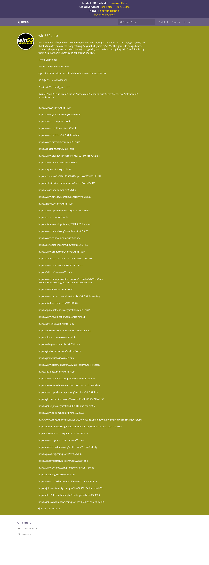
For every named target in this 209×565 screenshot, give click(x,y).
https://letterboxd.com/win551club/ (57, 371)
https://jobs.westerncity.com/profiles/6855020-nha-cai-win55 (71, 488)
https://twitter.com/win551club (55, 107)
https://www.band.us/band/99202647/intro (61, 265)
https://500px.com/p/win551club (55, 121)
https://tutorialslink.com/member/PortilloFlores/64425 (67, 183)
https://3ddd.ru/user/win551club (55, 272)
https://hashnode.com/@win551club (57, 189)
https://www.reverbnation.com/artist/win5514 (62, 316)
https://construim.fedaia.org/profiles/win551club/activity (68, 447)
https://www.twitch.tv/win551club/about (59, 135)
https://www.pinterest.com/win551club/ (59, 141)
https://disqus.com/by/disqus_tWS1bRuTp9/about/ (65, 224)
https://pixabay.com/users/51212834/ (58, 303)
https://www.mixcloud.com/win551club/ (59, 237)
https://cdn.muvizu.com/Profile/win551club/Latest (65, 330)
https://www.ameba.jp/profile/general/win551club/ (65, 196)
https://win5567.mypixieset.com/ (56, 289)
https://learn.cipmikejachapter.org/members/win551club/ (68, 392)
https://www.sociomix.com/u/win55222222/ (61, 412)
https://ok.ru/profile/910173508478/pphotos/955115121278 (70, 176)
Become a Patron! (104, 14)
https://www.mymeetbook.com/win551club (61, 440)
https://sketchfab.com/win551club (56, 323)
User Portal (106, 7)
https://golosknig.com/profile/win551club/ (60, 453)
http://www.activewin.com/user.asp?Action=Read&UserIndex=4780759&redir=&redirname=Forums (91, 419)
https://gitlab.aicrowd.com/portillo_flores (60, 351)
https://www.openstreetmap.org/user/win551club (64, 210)
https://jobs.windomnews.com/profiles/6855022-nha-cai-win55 (71, 501)
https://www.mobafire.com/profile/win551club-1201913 (68, 481)
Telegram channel (109, 11)
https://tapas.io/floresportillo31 (55, 169)
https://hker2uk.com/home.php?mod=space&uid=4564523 (69, 495)
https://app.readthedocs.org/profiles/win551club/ (64, 309)
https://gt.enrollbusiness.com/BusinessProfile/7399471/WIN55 (71, 399)
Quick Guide (122, 7)
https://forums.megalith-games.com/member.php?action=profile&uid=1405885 (80, 426)
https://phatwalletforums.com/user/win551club (63, 460)
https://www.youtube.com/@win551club (59, 114)
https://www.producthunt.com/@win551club (62, 251)
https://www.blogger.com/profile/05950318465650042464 (69, 155)
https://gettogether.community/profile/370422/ (63, 244)
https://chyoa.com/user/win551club (57, 337)
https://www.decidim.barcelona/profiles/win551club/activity (69, 296)
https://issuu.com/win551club (54, 217)
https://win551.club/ (58, 66)
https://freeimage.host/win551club (57, 474)
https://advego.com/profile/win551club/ (59, 344)
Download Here (118, 3)
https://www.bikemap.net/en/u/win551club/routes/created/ (69, 364)
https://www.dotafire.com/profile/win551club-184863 (66, 467)
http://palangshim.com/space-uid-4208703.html (63, 433)
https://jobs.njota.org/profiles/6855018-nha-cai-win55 (67, 405)
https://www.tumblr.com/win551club (58, 128)
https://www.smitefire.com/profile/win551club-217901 (67, 378)
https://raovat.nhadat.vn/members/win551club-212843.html (70, 385)
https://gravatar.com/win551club (56, 203)
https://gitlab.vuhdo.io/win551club (56, 357)
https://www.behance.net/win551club (58, 162)
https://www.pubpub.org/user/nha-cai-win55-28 (63, 231)
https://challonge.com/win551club (56, 148)
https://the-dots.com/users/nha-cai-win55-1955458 (65, 258)
